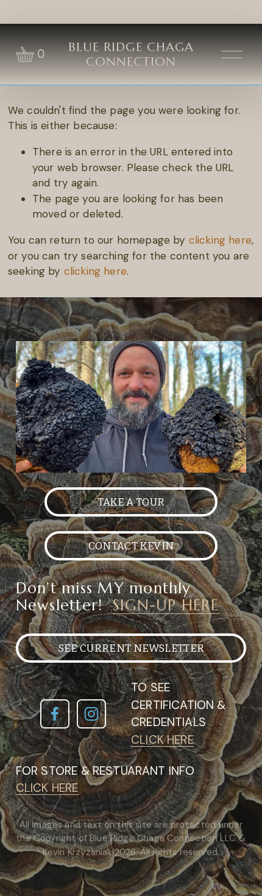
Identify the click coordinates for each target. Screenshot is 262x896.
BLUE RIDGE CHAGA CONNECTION (130, 54)
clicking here (220, 240)
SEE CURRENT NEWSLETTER (131, 648)
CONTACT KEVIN (131, 546)
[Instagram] (91, 713)
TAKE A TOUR (131, 502)
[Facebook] (54, 713)
